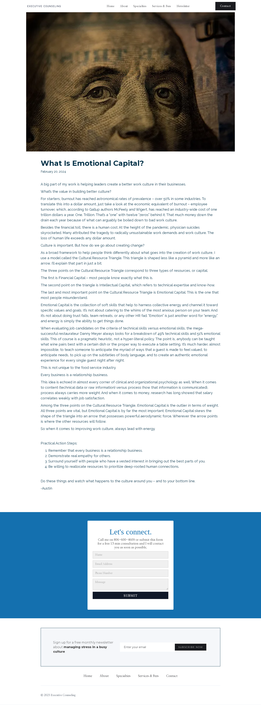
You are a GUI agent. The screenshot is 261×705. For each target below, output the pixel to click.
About (124, 6)
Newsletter (183, 6)
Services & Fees (161, 6)
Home (110, 6)
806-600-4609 (124, 539)
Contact (225, 6)
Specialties (139, 6)
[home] (43, 6)
